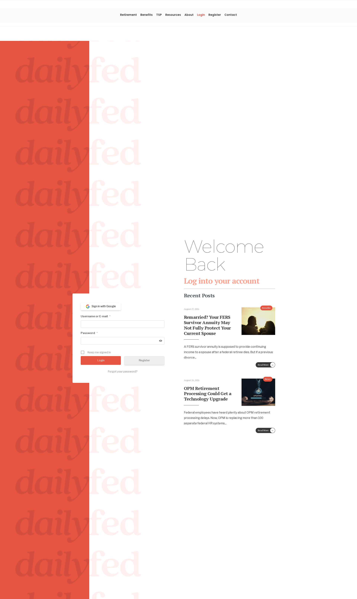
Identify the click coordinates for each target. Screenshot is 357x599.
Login (201, 15)
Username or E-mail (95, 316)
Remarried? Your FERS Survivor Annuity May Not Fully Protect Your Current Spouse (207, 325)
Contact (230, 15)
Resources (173, 15)
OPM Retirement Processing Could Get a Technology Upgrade (207, 393)
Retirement (128, 15)
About (189, 15)
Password (89, 333)
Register (214, 15)
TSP (159, 15)
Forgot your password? (122, 371)
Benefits (146, 15)
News (268, 379)
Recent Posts (199, 295)
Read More (266, 364)
